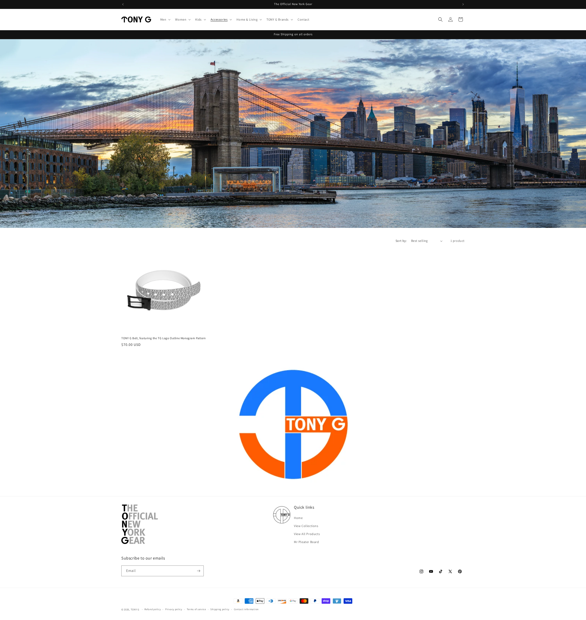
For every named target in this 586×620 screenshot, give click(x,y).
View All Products (307, 534)
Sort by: (401, 241)
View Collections (306, 526)
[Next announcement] (463, 4)
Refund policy (152, 609)
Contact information (246, 609)
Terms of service (196, 609)
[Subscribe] (198, 570)
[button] (165, 19)
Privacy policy (173, 609)
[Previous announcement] (123, 4)
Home (298, 518)
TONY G (135, 609)
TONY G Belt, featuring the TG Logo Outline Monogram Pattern (163, 338)
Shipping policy (219, 609)
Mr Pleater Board (306, 542)
